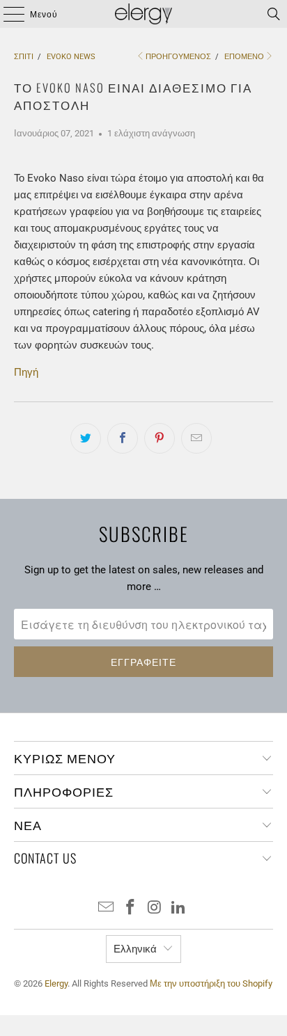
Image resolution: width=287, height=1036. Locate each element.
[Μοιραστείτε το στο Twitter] (85, 438)
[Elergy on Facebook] (131, 908)
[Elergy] (143, 14)
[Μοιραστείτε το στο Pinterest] (159, 438)
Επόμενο (244, 56)
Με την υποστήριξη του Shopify (211, 983)
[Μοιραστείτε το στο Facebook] (122, 438)
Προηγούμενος (178, 56)
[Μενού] (7, 14)
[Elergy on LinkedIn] (179, 908)
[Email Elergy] (106, 908)
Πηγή (26, 372)
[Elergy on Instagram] (154, 908)
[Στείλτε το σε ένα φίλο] (196, 438)
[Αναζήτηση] (274, 14)
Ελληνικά (135, 949)
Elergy (56, 983)
